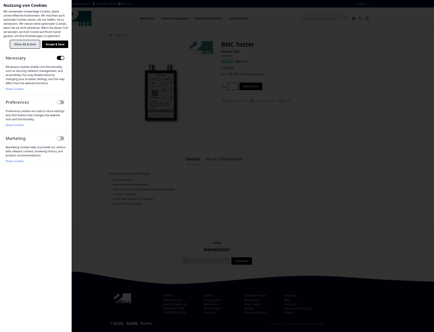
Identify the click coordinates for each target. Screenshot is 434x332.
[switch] (60, 58)
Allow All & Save (25, 44)
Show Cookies (15, 89)
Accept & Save (55, 44)
